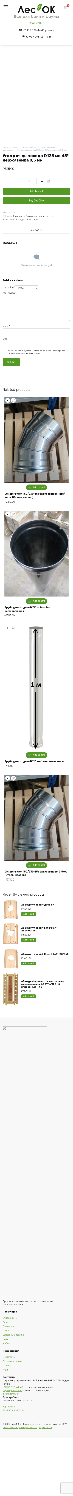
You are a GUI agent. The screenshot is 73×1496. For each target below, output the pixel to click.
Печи (5, 1322)
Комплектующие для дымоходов (20, 219)
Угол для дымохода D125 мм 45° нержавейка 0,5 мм (42, 150)
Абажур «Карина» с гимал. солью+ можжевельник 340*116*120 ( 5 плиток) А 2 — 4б (42, 984)
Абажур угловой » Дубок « (37, 904)
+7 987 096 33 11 (38, 36)
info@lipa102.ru (36, 23)
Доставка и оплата (12, 1361)
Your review (9, 293)
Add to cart (36, 191)
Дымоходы (28, 147)
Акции (6, 1369)
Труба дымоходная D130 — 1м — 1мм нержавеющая (27, 609)
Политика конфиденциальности (20, 1427)
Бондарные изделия (13, 1334)
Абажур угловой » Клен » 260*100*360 (45, 954)
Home (5, 147)
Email (6, 338)
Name (6, 326)
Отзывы (7, 1365)
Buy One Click (36, 200)
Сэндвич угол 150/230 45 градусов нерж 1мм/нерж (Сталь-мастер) (34, 495)
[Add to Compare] (49, 181)
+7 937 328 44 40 (38, 30)
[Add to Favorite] (42, 181)
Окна (5, 1339)
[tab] (36, 230)
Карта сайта (9, 1406)
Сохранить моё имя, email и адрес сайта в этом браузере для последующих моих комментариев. (36, 352)
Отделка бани (10, 1318)
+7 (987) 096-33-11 (12, 1390)
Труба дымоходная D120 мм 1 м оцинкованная (34, 761)
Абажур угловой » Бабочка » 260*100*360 (39, 929)
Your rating (9, 287)
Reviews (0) (36, 230)
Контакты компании (13, 1410)
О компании (9, 1357)
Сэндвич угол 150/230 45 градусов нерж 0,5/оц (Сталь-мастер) (36, 873)
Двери (6, 1330)
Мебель (7, 1343)
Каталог (15, 147)
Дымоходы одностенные (39, 216)
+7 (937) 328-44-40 (13, 1387)
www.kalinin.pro (32, 1424)
